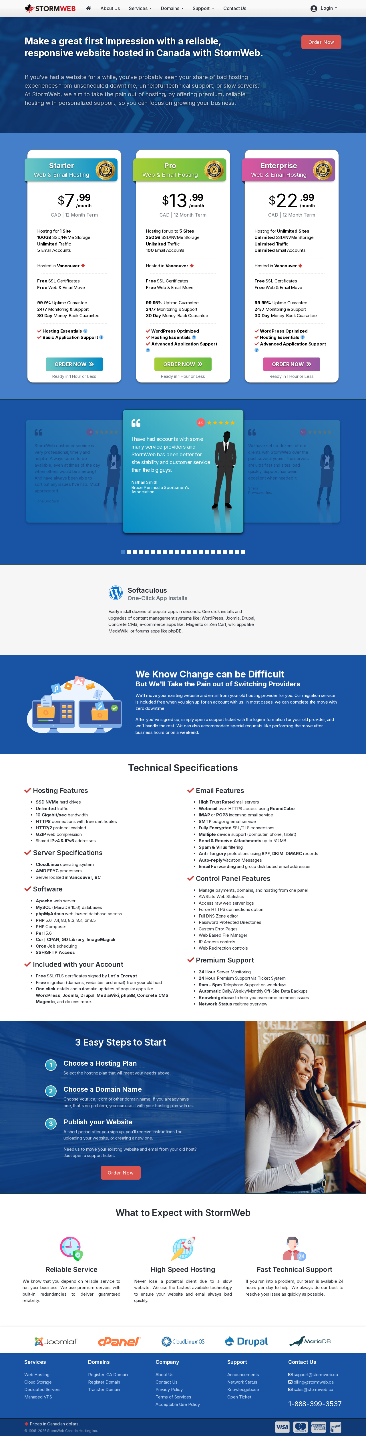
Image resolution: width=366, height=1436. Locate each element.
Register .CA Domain (108, 1374)
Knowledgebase (243, 1389)
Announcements (243, 1374)
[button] (123, 552)
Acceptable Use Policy (178, 1404)
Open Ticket (239, 1397)
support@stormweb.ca (316, 1374)
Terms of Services (173, 1397)
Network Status (242, 1382)
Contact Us (167, 1382)
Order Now (321, 42)
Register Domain (104, 1382)
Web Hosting (36, 1374)
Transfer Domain (104, 1389)
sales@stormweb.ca (313, 1389)
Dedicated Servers (42, 1389)
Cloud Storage (38, 1382)
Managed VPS (38, 1397)
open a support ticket (215, 719)
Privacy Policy (169, 1389)
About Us (165, 1374)
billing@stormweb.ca (314, 1382)
